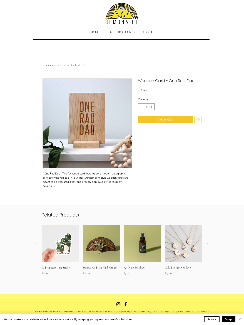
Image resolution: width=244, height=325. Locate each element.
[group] (122, 252)
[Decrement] (141, 107)
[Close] (240, 319)
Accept (228, 319)
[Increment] (151, 107)
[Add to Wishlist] (198, 119)
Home (46, 65)
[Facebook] (125, 304)
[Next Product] (207, 243)
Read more (49, 185)
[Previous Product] (36, 243)
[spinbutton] (146, 107)
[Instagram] (118, 304)
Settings (211, 319)
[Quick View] (60, 243)
